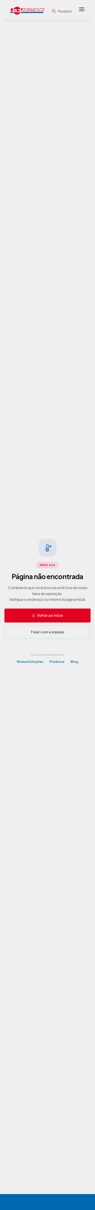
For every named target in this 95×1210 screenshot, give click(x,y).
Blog (74, 661)
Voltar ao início (50, 615)
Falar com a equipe (47, 632)
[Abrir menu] (81, 11)
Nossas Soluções (30, 661)
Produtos (56, 661)
